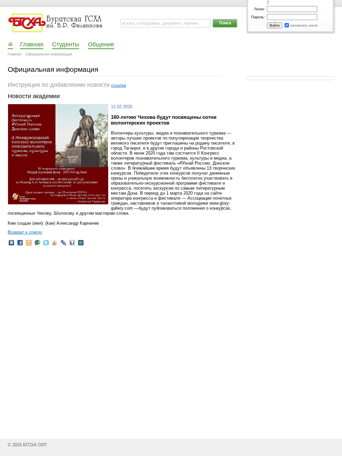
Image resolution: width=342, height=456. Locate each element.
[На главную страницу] (56, 23)
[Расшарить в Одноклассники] (28, 244)
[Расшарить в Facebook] (20, 244)
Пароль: (258, 17)
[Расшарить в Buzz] (37, 244)
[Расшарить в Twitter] (46, 244)
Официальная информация (48, 54)
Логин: (259, 9)
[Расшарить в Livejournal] (63, 244)
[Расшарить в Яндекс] (54, 244)
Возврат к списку (25, 232)
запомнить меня (304, 25)
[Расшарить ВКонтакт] (11, 244)
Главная (14, 54)
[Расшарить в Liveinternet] (72, 244)
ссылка (118, 85)
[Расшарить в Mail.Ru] (80, 244)
